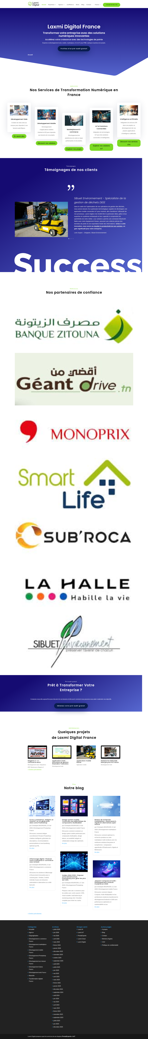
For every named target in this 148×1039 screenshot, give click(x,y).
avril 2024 (56, 1005)
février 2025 (57, 983)
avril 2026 (56, 939)
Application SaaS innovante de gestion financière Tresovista (60, 762)
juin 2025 (56, 970)
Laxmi (79, 932)
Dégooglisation (33, 935)
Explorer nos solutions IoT (101, 147)
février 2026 (57, 945)
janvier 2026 (57, 948)
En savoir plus (19, 136)
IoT (82, 932)
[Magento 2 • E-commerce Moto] (37, 752)
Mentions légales (107, 939)
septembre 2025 (58, 961)
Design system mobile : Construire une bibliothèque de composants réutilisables (74, 821)
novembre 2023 (58, 1014)
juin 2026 (56, 932)
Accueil (44, 4)
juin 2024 (56, 998)
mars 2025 (56, 979)
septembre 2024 (58, 992)
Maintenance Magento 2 (37, 767)
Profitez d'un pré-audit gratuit (74, 49)
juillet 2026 (56, 929)
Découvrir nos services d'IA (129, 143)
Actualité (31, 929)
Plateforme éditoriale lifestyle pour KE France (110, 761)
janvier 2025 (57, 986)
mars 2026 (56, 942)
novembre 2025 (58, 954)
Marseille (32, 975)
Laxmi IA (80, 929)
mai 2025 (56, 973)
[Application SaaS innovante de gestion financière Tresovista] (61, 752)
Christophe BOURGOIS (39, 825)
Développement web (33, 764)
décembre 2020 (58, 1027)
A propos (104, 929)
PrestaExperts (82, 935)
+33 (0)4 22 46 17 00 (111, 4)
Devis (77, 4)
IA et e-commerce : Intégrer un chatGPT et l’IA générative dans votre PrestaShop (41, 821)
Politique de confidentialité (110, 945)
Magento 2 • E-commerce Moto (34, 761)
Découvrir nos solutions (46, 143)
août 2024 (56, 995)
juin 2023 (56, 1024)
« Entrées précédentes (34, 769)
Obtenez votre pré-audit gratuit (71, 706)
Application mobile (81, 764)
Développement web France (37, 972)
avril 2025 (56, 976)
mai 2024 (56, 1001)
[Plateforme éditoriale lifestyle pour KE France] (110, 752)
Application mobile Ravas (84, 761)
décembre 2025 (58, 951)
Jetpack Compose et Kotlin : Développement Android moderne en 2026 (105, 882)
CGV (103, 942)
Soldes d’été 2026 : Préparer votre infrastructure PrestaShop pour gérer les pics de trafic (74, 877)
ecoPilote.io (70, 4)
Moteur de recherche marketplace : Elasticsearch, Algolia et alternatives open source (105, 822)
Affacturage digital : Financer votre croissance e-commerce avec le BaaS (41, 860)
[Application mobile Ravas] (86, 752)
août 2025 (56, 964)
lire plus (31, 848)
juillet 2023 (56, 1020)
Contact (88, 4)
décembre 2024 (58, 989)
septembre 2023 (58, 1017)
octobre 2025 (57, 957)
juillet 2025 (56, 967)
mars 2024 (56, 1008)
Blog (82, 4)
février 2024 (57, 1011)
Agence (60, 4)
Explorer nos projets (74, 149)
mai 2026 (56, 935)
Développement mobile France (75, 828)
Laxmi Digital (82, 942)
